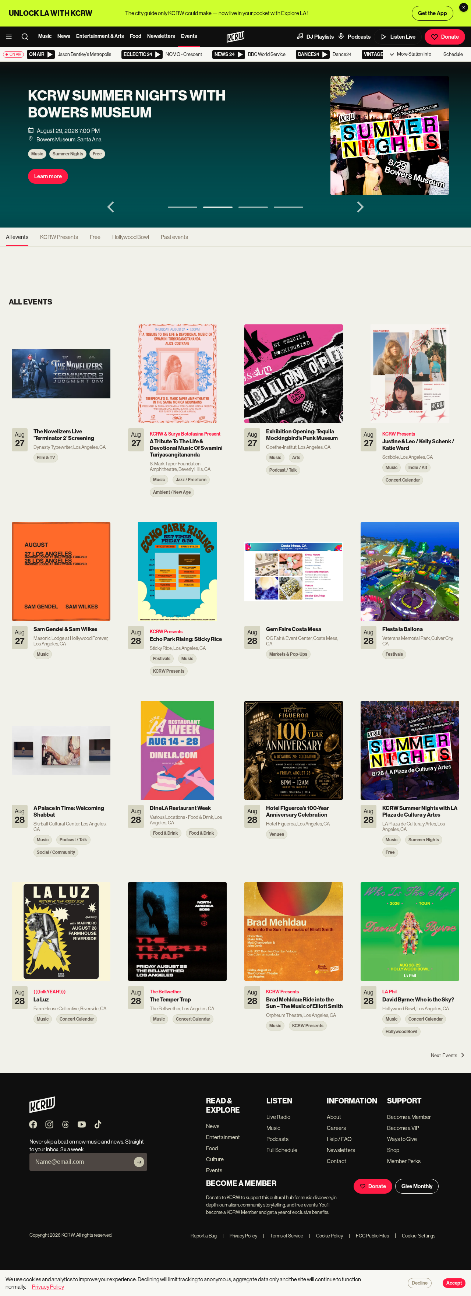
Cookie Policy (326, 1236)
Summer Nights (68, 153)
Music (45, 36)
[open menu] (11, 37)
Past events (174, 237)
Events (189, 36)
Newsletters (161, 36)
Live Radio (278, 1117)
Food (135, 36)
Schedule (453, 54)
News (63, 36)
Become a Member (409, 1117)
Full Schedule (281, 1150)
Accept (454, 1283)
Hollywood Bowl (130, 237)
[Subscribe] (139, 1162)
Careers (336, 1128)
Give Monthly (416, 1186)
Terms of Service (283, 1236)
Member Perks (404, 1161)
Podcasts (359, 37)
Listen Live (402, 37)
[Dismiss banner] (463, 7)
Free (97, 153)
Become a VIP (403, 1128)
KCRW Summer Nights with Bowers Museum (127, 104)
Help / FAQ (339, 1139)
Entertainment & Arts (100, 36)
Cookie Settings (419, 1236)
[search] (27, 37)
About (334, 1117)
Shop (393, 1150)
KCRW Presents (59, 237)
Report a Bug (204, 1236)
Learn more (48, 176)
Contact (336, 1161)
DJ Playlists (320, 37)
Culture (215, 1159)
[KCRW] (42, 1111)
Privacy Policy (240, 1236)
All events (17, 237)
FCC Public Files (369, 1236)
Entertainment (223, 1137)
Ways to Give (402, 1139)
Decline (420, 1283)
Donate (450, 37)
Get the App (432, 13)
